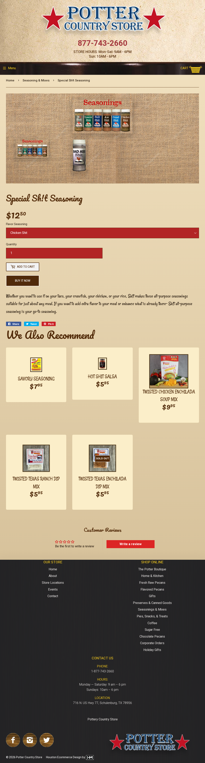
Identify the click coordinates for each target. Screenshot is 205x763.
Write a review (131, 544)
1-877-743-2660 (102, 671)
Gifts (152, 596)
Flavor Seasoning (16, 224)
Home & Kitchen (152, 576)
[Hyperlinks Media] (90, 757)
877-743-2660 (102, 43)
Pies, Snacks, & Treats (152, 616)
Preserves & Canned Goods (152, 603)
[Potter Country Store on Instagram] (30, 746)
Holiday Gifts (152, 650)
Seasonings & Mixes (152, 609)
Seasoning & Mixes (36, 80)
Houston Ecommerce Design (63, 757)
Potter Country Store (29, 757)
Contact (52, 596)
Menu (12, 68)
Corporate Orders (152, 643)
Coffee (152, 623)
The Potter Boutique (152, 569)
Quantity (11, 244)
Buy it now (22, 281)
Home (10, 80)
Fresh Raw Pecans (152, 582)
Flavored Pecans (152, 589)
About (53, 576)
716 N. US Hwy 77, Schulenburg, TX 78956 (102, 703)
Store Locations (53, 582)
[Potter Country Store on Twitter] (47, 746)
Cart (185, 68)
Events (53, 589)
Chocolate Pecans (152, 636)
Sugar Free (152, 629)
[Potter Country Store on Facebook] (13, 746)
